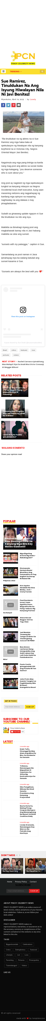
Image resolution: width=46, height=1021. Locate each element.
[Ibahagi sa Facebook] (3, 105)
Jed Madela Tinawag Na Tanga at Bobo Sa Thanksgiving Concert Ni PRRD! (28, 636)
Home (9, 881)
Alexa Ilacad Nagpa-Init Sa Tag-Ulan (26, 620)
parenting (9, 960)
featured (24, 350)
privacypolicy (34, 960)
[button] (3, 71)
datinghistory (20, 949)
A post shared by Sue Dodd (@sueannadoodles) (23, 343)
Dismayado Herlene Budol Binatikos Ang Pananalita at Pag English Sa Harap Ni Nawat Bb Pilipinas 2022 (19, 574)
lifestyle (9, 955)
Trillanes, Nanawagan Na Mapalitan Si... (35, 870)
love (33, 350)
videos (16, 355)
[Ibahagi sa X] (8, 105)
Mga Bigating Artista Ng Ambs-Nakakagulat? (28, 555)
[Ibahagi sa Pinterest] (13, 105)
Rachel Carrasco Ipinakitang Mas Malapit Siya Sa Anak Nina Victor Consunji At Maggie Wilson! (23, 364)
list (18, 955)
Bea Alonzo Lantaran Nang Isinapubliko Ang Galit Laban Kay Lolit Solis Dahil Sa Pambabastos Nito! (19, 653)
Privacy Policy (21, 881)
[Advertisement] (23, 24)
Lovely (33, 99)
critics (14, 350)
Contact (33, 881)
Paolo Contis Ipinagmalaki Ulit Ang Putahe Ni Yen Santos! (28, 667)
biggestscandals (12, 944)
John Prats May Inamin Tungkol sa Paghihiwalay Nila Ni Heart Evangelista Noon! (28, 683)
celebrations (27, 944)
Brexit (5, 350)
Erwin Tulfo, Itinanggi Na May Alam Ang (12, 870)
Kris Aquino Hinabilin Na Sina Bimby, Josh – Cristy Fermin (27, 589)
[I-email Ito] (19, 105)
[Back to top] (40, 1015)
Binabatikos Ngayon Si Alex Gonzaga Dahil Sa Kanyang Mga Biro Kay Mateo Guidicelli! (19, 542)
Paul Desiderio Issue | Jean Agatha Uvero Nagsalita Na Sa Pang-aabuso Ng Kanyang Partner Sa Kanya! (19, 606)
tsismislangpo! (11, 965)
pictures (6, 355)
